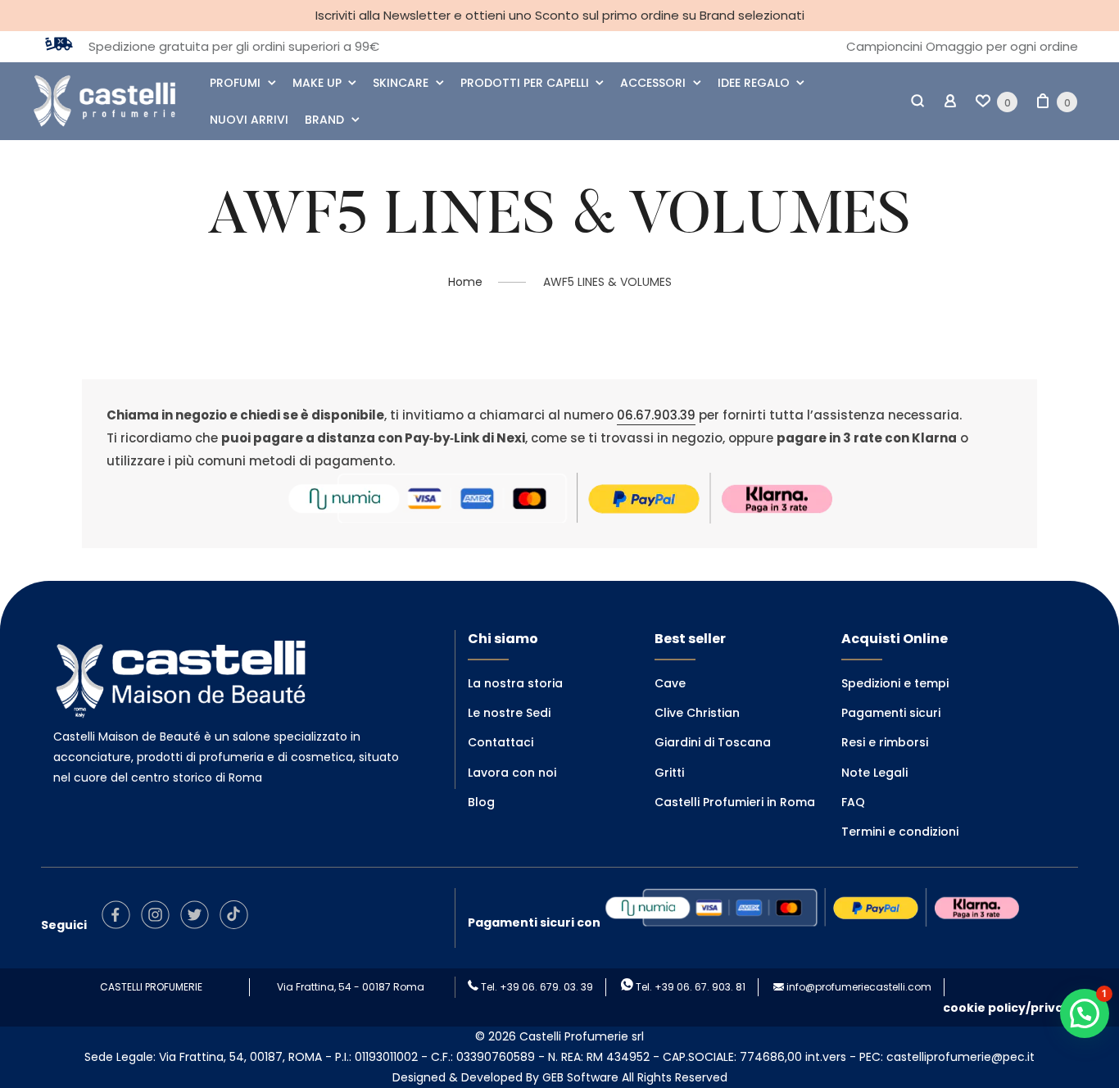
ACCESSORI (653, 83)
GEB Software (580, 1077)
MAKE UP (317, 83)
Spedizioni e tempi (895, 683)
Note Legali (874, 772)
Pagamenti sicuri (890, 713)
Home (465, 282)
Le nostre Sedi (509, 713)
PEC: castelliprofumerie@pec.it (947, 1057)
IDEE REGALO (754, 83)
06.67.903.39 (656, 415)
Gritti (669, 772)
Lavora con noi (512, 772)
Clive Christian (697, 713)
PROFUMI (235, 83)
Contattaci (500, 742)
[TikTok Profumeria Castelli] (238, 925)
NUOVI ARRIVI (249, 119)
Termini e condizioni (899, 831)
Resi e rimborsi (884, 742)
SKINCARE (400, 83)
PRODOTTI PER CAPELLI (524, 83)
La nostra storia (515, 683)
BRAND (324, 119)
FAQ (853, 802)
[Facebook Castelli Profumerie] (120, 925)
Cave (670, 683)
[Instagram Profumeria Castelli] (159, 925)
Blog (481, 802)
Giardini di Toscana (713, 742)
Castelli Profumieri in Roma (735, 802)
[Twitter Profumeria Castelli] (198, 925)
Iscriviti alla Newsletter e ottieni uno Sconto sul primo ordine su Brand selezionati (559, 15)
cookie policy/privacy (1010, 1008)
